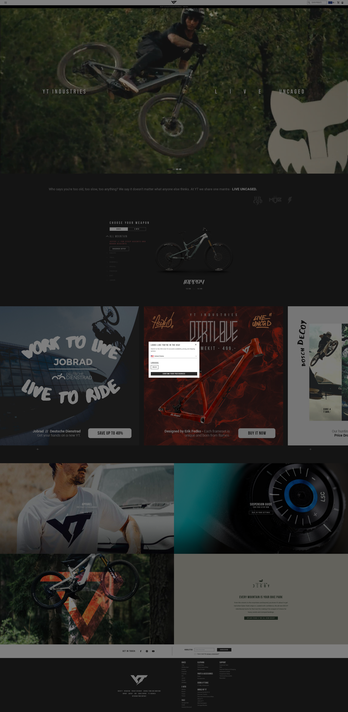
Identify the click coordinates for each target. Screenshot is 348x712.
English (154, 367)
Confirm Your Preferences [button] (174, 374)
